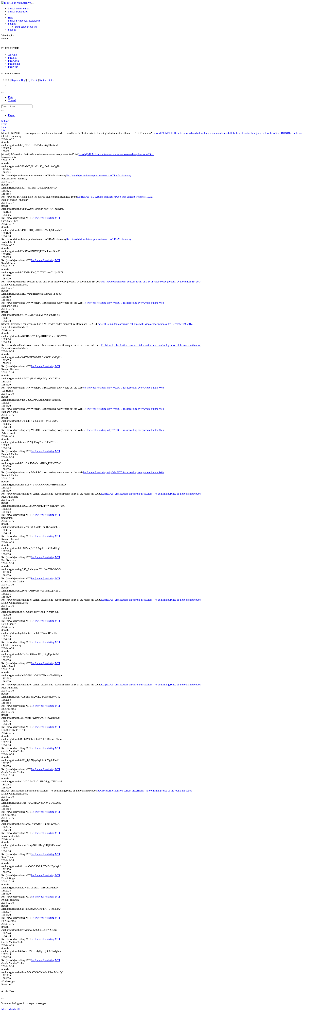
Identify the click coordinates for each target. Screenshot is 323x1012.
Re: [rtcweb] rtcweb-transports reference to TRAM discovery (98, 175)
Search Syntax (15, 20)
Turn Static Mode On (26, 26)
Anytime (12, 54)
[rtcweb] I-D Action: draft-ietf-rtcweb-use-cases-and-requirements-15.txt (116, 154)
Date (10, 97)
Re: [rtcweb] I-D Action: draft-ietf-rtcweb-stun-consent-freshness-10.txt (114, 196)
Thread (12, 100)
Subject (5, 121)
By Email (32, 80)
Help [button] (10, 17)
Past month (14, 63)
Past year (13, 66)
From (4, 124)
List (3, 130)
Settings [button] (12, 23)
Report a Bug (18, 80)
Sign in (12, 29)
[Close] (2, 998)
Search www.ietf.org (19, 8)
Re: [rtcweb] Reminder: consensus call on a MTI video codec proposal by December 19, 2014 (151, 281)
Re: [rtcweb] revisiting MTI (45, 217)
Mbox (4, 1009)
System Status (46, 80)
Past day (12, 57)
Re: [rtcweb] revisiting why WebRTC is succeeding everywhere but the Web (123, 302)
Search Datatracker (18, 11)
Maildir (12, 1009)
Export (11, 115)
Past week (13, 60)
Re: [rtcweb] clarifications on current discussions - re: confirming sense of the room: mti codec (151, 345)
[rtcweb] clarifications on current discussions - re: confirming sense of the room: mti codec (144, 790)
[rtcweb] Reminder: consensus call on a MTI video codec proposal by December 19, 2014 (144, 324)
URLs (20, 1009)
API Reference (32, 20)
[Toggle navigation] (32, 3)
